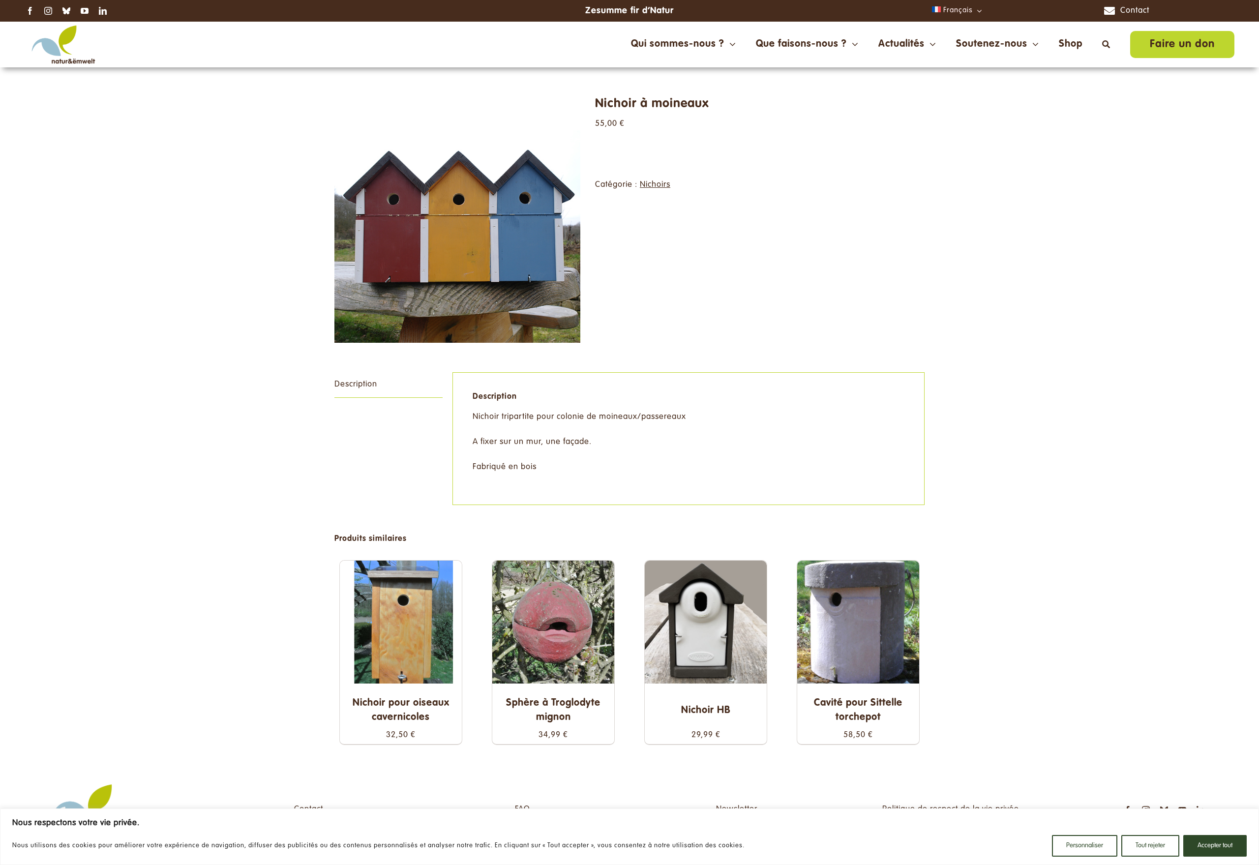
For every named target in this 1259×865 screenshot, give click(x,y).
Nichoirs (655, 184)
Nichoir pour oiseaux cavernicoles (401, 710)
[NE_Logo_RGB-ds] (63, 26)
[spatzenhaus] (457, 220)
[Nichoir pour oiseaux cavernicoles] (401, 568)
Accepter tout (1215, 845)
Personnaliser (1084, 845)
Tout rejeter (1150, 845)
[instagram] (48, 11)
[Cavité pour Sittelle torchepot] (858, 568)
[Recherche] (1106, 44)
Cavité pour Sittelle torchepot (858, 710)
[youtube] (85, 11)
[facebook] (30, 11)
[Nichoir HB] (706, 568)
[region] (629, 836)
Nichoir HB (705, 711)
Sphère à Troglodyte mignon (553, 710)
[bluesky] (66, 11)
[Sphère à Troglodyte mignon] (553, 568)
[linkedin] (103, 11)
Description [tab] (355, 384)
